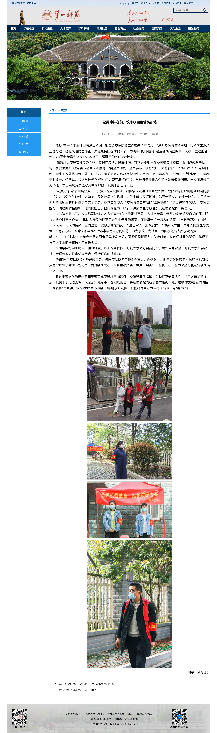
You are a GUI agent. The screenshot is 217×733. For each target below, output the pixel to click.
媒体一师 (23, 136)
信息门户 (145, 3)
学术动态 (23, 144)
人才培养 (65, 28)
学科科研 (83, 28)
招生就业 (120, 28)
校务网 (155, 3)
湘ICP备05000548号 (101, 719)
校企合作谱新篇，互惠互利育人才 (81, 690)
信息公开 (134, 3)
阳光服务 (193, 28)
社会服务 (138, 28)
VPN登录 (177, 3)
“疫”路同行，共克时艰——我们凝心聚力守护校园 (89, 684)
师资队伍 (102, 28)
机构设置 (47, 28)
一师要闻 (23, 121)
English (123, 3)
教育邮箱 (166, 3)
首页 (13, 28)
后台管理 (188, 3)
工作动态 (23, 128)
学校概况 (28, 28)
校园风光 (23, 152)
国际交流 (157, 28)
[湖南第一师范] (62, 21)
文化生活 (175, 28)
